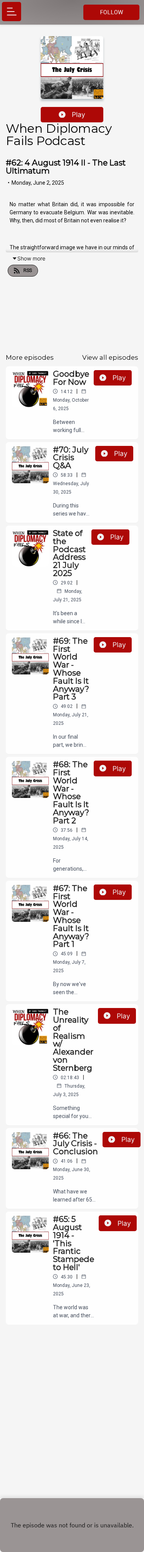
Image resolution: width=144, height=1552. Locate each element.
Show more (31, 258)
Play (78, 114)
